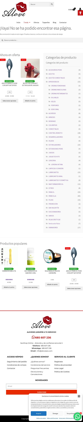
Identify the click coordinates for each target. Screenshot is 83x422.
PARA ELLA (52, 196)
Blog (54, 22)
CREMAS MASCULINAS (58, 90)
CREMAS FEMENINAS (58, 86)
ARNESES (52, 117)
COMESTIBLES (54, 129)
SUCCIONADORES (55, 212)
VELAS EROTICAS (54, 220)
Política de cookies (41, 418)
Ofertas (36, 22)
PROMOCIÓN (53, 204)
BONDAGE (52, 121)
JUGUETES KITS (54, 157)
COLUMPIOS (53, 125)
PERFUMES (55, 105)
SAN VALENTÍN (54, 208)
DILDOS (51, 141)
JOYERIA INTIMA (57, 164)
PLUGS (51, 200)
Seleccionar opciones (9, 101)
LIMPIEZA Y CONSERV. (56, 168)
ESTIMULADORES (55, 145)
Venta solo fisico (54, 224)
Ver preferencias (72, 413)
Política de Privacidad (52, 418)
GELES (53, 101)
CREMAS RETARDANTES (59, 94)
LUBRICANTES (54, 172)
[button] (80, 12)
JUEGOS (51, 153)
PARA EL (51, 192)
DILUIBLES (55, 97)
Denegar (55, 413)
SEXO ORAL (55, 109)
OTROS (51, 188)
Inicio (18, 22)
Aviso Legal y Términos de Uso (66, 418)
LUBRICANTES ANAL (56, 176)
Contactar (63, 22)
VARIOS (51, 216)
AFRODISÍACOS (54, 82)
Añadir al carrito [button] (30, 101)
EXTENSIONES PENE (56, 149)
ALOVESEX (52, 113)
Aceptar (38, 413)
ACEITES (52, 74)
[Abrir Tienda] (29, 22)
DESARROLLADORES (56, 137)
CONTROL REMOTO (55, 133)
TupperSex (46, 22)
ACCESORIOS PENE (55, 70)
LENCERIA (52, 160)
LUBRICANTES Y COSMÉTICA (58, 180)
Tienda (26, 22)
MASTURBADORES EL (56, 184)
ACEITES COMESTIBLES (57, 78)
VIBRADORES (53, 227)
